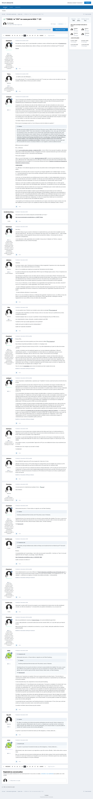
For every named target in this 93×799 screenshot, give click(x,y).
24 (27, 35)
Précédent (7, 35)
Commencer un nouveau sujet (44, 29)
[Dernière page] (45, 35)
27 (35, 35)
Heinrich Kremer (35, 620)
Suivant (41, 35)
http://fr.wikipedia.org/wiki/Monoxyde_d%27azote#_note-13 (51, 572)
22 (22, 35)
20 (17, 35)
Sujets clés (19, 24)
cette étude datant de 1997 (41, 158)
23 (24, 35)
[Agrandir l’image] (53, 310)
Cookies (46, 795)
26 (32, 35)
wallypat (76, 28)
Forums (4, 10)
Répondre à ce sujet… (16, 780)
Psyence (76, 33)
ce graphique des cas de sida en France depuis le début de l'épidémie (42, 410)
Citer (20, 68)
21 (19, 35)
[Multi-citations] (16, 69)
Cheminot (87, 33)
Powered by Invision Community (46, 797)
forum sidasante (7, 3)
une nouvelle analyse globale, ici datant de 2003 (30, 150)
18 (12, 35)
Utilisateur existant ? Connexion (74, 2)
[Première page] (4, 35)
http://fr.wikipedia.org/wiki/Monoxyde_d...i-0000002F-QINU (29, 557)
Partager (54, 23)
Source (17, 48)
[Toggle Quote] (17, 126)
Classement (17, 7)
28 (37, 35)
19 (14, 35)
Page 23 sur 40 (51, 35)
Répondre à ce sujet (60, 29)
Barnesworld (20, 523)
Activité (11, 7)
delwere (86, 28)
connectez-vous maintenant (47, 773)
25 (29, 35)
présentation (26, 366)
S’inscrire (88, 2)
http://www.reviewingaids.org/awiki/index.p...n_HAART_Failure (29, 217)
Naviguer (5, 7)
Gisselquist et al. (62, 43)
